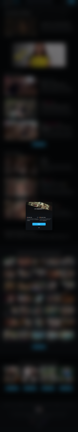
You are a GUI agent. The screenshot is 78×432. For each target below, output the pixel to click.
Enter (39, 224)
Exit (39, 227)
